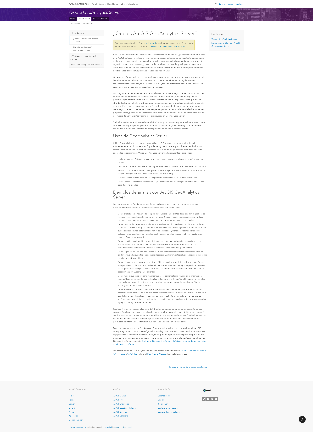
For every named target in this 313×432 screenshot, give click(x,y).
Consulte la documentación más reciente (167, 46)
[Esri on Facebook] (208, 399)
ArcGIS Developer (121, 412)
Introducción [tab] (78, 33)
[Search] (216, 4)
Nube (122, 4)
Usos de (224, 39)
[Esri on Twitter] (204, 399)
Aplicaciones (132, 4)
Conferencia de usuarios (168, 408)
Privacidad (108, 427)
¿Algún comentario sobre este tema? (189, 367)
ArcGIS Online (119, 396)
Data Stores (112, 4)
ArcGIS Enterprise (121, 404)
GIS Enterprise (79, 3)
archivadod (151, 43)
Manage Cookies (119, 427)
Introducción (84, 18)
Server (72, 404)
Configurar (156, 341)
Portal (94, 4)
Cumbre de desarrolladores (170, 412)
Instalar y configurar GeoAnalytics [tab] (87, 64)
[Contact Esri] (216, 399)
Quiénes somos (164, 396)
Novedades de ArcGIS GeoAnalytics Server (82, 49)
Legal (130, 427)
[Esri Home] (207, 390)
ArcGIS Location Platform (124, 408)
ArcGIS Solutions (120, 416)
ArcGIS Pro (118, 400)
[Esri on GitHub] (212, 399)
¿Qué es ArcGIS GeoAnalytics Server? (86, 40)
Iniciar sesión (227, 4)
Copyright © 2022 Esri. (78, 427)
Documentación (76, 420)
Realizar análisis (100, 18)
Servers (102, 4)
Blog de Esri (163, 404)
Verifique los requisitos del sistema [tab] (83, 57)
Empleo (161, 400)
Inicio (72, 18)
